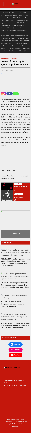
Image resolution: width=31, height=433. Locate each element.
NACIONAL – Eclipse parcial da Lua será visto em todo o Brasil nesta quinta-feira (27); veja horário (15, 40)
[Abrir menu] (5, 4)
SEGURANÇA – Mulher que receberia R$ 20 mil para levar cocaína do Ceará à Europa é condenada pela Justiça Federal (15, 262)
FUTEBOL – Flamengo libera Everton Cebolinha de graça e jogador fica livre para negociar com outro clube (14, 20)
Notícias (15, 58)
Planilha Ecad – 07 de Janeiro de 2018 (14, 381)
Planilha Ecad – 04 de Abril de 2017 (15, 386)
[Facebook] (10, 93)
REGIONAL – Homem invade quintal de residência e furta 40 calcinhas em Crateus (14, 46)
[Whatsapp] (16, 93)
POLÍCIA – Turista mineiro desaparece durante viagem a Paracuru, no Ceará (14, 25)
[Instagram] (4, 93)
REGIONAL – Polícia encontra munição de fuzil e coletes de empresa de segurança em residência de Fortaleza (15, 35)
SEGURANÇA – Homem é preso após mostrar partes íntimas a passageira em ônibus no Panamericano (14, 30)
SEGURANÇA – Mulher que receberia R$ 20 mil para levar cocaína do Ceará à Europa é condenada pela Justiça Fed (14, 15)
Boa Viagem (5, 58)
